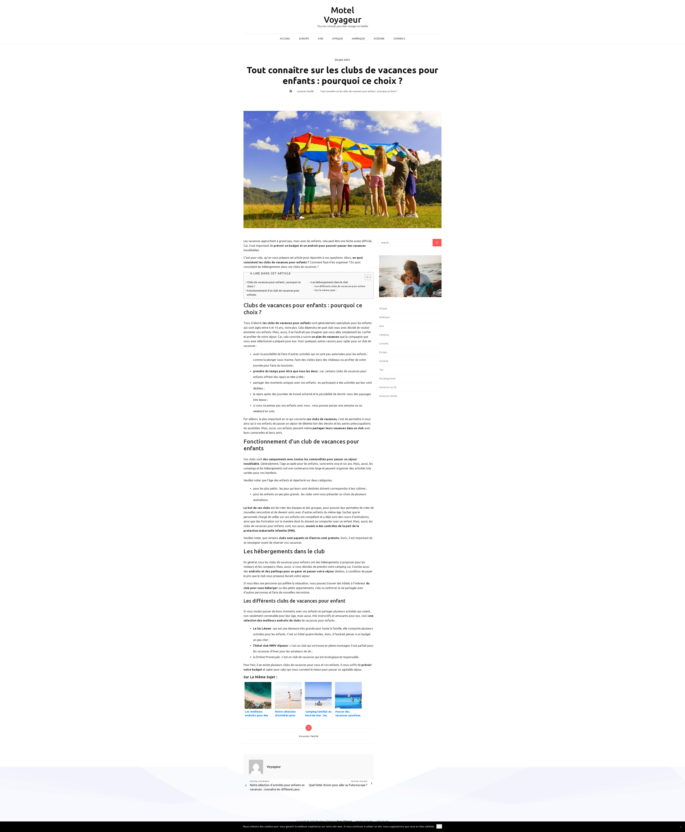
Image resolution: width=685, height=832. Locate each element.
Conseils (399, 38)
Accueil (285, 38)
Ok (439, 826)
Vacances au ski (388, 387)
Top (381, 369)
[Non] (680, 827)
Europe (304, 38)
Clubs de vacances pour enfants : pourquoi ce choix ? (274, 284)
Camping (384, 334)
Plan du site (383, 821)
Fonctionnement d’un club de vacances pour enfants (273, 292)
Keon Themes (344, 821)
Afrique (337, 38)
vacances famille (309, 736)
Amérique (358, 38)
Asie (320, 38)
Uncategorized (387, 378)
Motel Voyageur (342, 14)
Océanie (379, 38)
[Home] (291, 91)
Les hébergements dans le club (329, 282)
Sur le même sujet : (325, 290)
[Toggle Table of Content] (366, 277)
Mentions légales (364, 821)
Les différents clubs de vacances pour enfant (340, 286)
